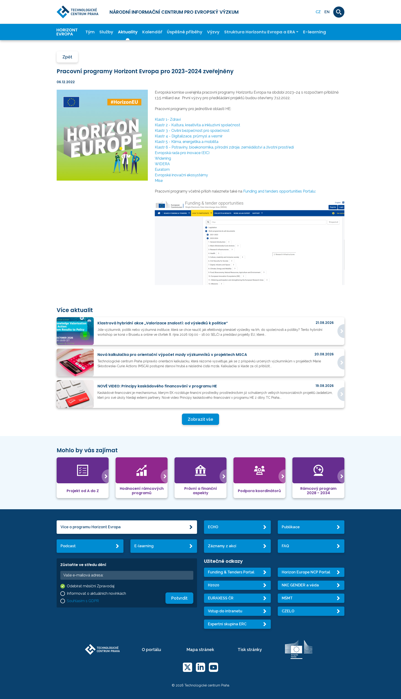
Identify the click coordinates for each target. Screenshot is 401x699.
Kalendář (152, 32)
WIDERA (162, 164)
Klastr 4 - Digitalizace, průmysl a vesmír (189, 136)
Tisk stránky (250, 649)
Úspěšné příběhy (184, 32)
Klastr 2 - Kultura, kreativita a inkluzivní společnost (197, 125)
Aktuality (128, 32)
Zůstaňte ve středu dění (83, 565)
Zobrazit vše (200, 419)
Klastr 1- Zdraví (168, 119)
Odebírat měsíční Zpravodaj (90, 586)
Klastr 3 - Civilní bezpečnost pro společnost (192, 130)
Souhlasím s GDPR (83, 601)
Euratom (162, 169)
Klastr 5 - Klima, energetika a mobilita (186, 141)
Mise (159, 180)
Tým (90, 32)
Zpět (67, 56)
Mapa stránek (200, 649)
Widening (163, 158)
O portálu (151, 649)
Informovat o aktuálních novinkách (96, 593)
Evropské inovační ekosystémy (181, 175)
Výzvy (213, 32)
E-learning (314, 32)
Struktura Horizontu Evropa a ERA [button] (259, 32)
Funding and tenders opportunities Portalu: (279, 191)
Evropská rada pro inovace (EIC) (182, 153)
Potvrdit (179, 598)
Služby (106, 32)
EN (327, 12)
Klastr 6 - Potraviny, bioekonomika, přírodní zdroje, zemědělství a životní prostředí (224, 147)
